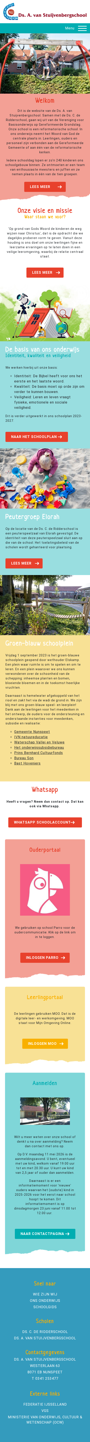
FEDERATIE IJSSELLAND (45, 1404)
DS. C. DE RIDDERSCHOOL (45, 1332)
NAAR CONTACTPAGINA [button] (42, 1234)
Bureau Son (24, 758)
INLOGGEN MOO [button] (42, 1044)
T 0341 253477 (45, 1378)
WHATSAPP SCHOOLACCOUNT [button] (42, 822)
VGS (45, 1411)
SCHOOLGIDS (45, 1307)
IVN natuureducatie (31, 737)
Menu (69, 28)
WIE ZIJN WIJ (45, 1294)
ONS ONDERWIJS (45, 1301)
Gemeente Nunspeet (32, 732)
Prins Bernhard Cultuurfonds (38, 753)
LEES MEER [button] (40, 187)
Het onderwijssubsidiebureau (39, 747)
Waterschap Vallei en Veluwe (39, 742)
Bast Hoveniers (27, 763)
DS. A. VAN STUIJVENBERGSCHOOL (45, 1338)
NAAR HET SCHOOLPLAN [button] (34, 437)
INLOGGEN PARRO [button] (42, 958)
